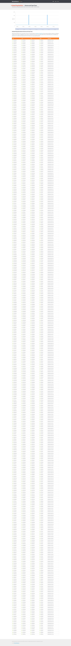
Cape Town (41, 33)
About (56, 1)
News (58, 1)
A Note (53, 1)
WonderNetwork (15, 1)
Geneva (37, 33)
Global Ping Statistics (17, 5)
